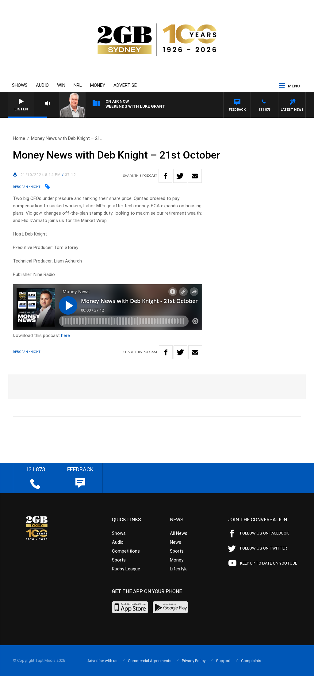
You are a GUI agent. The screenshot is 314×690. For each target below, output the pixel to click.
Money (97, 85)
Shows (20, 85)
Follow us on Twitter (263, 548)
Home (19, 138)
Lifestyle (179, 569)
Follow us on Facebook (264, 533)
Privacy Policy (193, 660)
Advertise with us (102, 660)
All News (178, 533)
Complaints (251, 660)
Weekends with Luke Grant (135, 106)
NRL (78, 85)
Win (61, 85)
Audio (42, 85)
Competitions (126, 551)
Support (223, 660)
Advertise (125, 85)
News (175, 542)
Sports (119, 560)
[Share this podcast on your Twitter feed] (180, 176)
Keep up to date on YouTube (268, 563)
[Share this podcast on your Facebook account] (165, 176)
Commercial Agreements (149, 660)
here (65, 335)
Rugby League (126, 569)
